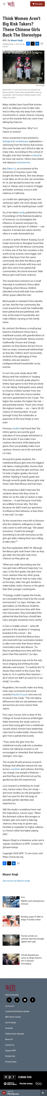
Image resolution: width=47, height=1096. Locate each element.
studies (16, 428)
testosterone (23, 162)
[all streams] (43, 1092)
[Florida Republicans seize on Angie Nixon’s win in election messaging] (11, 959)
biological (7, 141)
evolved (35, 155)
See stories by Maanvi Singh (16, 880)
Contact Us (9, 1045)
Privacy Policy (10, 1062)
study (22, 212)
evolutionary (22, 141)
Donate (38, 4)
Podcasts (9, 1028)
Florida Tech (10, 1056)
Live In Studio (10, 1023)
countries (15, 769)
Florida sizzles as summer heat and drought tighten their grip (32, 939)
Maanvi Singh (17, 40)
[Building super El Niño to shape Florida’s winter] (11, 921)
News (23, 897)
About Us (9, 1039)
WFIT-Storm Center (13, 1017)
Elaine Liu (11, 168)
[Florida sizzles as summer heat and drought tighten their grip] (11, 940)
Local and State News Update (17, 1011)
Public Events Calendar (14, 1034)
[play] (4, 1092)
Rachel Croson (19, 694)
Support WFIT (10, 1051)
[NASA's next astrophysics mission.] (11, 901)
